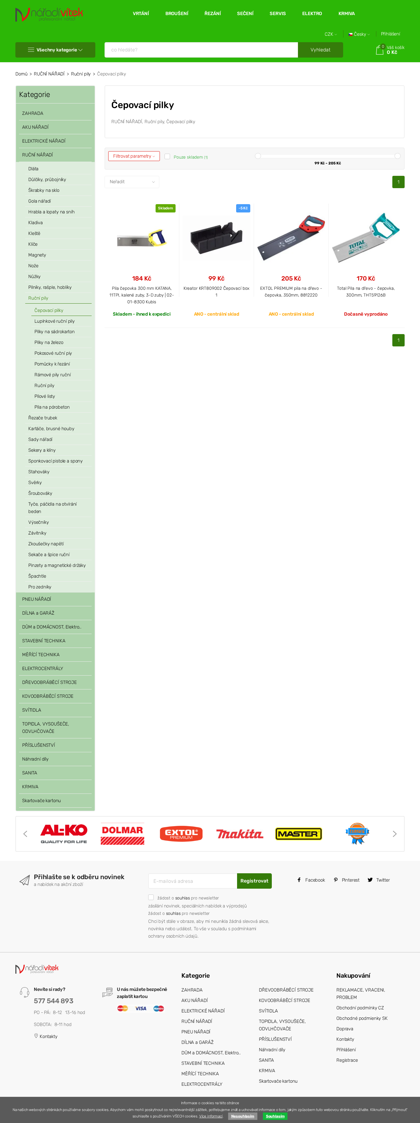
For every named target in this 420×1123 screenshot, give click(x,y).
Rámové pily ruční (52, 375)
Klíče (33, 244)
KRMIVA (347, 13)
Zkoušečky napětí (46, 544)
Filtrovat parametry (133, 156)
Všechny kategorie (57, 50)
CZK (330, 34)
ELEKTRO (312, 13)
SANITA (29, 773)
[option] (63, 834)
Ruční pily (81, 74)
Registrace (347, 1060)
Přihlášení (390, 34)
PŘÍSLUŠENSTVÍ (38, 745)
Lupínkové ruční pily (54, 321)
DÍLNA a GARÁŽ (38, 613)
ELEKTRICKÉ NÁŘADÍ (43, 141)
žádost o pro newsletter (188, 897)
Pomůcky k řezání (52, 364)
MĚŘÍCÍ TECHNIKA (41, 654)
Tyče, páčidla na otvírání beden (52, 507)
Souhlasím (275, 1116)
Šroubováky (40, 493)
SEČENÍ (245, 13)
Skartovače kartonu (41, 800)
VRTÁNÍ (141, 13)
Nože (33, 266)
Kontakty (47, 1036)
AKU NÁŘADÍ (35, 127)
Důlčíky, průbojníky (47, 179)
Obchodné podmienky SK (362, 1018)
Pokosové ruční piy (53, 353)
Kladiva (35, 222)
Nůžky (34, 276)
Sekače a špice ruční (48, 554)
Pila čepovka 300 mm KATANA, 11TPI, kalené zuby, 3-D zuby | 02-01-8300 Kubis (141, 295)
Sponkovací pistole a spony (55, 461)
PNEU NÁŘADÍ (36, 599)
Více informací (211, 1116)
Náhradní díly (35, 759)
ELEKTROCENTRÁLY (42, 668)
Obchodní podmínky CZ (360, 1008)
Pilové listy (44, 396)
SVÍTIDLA (31, 710)
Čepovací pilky (48, 310)
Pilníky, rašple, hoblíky (49, 287)
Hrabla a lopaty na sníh (51, 212)
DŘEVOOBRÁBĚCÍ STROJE (49, 682)
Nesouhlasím (242, 1116)
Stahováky (39, 472)
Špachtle (37, 576)
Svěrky (35, 482)
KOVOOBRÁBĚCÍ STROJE (47, 696)
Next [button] (395, 834)
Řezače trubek (42, 418)
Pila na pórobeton (51, 407)
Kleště (34, 233)
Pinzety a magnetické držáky (57, 565)
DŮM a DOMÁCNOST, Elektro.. (51, 627)
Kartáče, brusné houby (51, 428)
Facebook (314, 880)
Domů (21, 74)
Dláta (33, 169)
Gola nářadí (39, 201)
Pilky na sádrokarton (54, 331)
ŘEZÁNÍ (212, 13)
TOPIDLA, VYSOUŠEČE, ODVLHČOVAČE (45, 727)
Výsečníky (38, 522)
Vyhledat (321, 50)
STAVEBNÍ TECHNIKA (43, 641)
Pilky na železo (48, 342)
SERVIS (278, 13)
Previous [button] (25, 834)
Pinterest (350, 880)
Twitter (382, 880)
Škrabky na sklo (43, 190)
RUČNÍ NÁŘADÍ (49, 74)
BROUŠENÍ (176, 13)
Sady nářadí (40, 439)
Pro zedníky (39, 587)
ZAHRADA (32, 113)
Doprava (344, 1029)
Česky (360, 34)
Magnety (37, 255)
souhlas (182, 897)
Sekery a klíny (42, 450)
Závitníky (37, 533)
